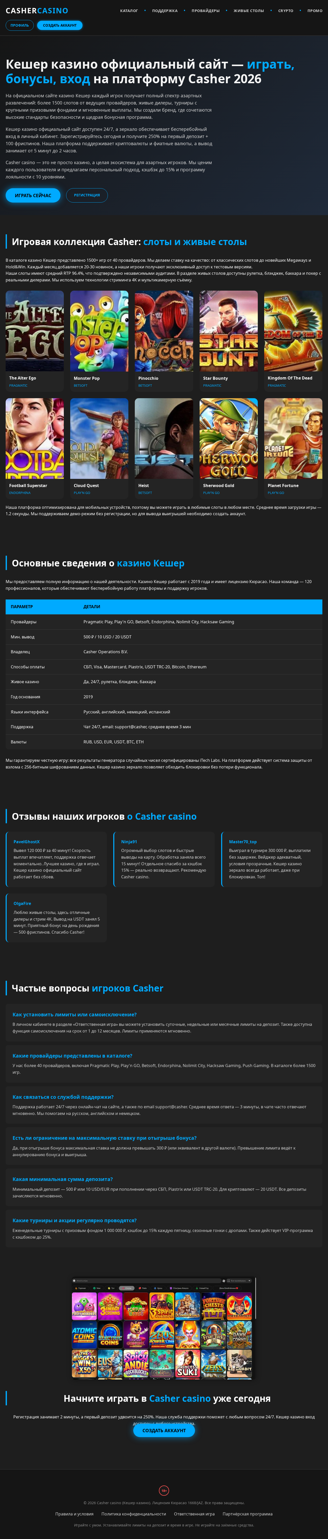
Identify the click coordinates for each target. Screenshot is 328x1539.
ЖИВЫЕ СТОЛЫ (249, 10)
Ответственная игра (194, 1514)
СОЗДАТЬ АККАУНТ (60, 25)
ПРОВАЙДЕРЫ (206, 10)
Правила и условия (74, 1514)
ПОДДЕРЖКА (165, 10)
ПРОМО (315, 10)
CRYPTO (285, 10)
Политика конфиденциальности (133, 1514)
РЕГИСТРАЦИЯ (87, 195)
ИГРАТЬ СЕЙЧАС (33, 195)
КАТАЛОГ (129, 10)
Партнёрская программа (248, 1514)
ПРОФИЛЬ (20, 25)
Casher (37, 10)
